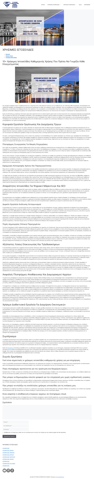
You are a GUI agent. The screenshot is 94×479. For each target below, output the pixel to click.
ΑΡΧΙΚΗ (43, 4)
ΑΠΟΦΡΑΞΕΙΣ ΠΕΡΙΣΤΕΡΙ (9, 457)
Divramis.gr (11, 348)
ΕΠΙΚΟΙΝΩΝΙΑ (87, 4)
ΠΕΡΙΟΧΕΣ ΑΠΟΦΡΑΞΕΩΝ (69, 4)
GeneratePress (60, 477)
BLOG (80, 4)
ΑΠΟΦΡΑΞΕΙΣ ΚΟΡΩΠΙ (8, 454)
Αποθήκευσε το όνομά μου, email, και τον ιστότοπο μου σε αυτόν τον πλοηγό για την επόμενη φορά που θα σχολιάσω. (35, 432)
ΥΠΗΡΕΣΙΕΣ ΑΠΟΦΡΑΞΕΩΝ (53, 4)
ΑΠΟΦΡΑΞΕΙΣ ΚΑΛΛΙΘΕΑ (9, 463)
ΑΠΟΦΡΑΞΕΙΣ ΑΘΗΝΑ (8, 450)
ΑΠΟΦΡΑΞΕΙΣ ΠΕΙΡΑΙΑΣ (8, 452)
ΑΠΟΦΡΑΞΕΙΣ (6, 448)
